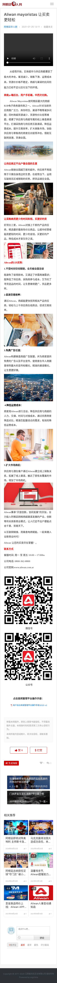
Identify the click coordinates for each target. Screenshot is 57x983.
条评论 (12, 945)
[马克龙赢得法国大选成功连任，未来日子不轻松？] (41, 827)
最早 (29, 945)
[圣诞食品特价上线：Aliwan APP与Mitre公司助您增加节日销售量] (16, 892)
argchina (34, 977)
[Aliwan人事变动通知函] (41, 892)
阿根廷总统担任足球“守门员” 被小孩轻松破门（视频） (16, 872)
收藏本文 (48, 26)
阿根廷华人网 (10, 26)
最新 (23, 945)
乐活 (8, 823)
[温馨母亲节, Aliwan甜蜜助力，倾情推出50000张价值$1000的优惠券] (41, 860)
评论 (42, 937)
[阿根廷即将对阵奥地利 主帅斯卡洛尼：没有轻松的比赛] (16, 827)
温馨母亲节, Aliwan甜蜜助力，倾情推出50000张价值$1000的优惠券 (41, 872)
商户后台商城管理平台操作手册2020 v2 (30, 705)
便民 (33, 823)
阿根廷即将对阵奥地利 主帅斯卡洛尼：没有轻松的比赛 (16, 840)
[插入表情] (19, 937)
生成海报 (12, 763)
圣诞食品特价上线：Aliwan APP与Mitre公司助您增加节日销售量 (15, 905)
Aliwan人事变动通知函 (41, 905)
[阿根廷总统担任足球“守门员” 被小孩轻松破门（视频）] (16, 860)
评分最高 (45, 945)
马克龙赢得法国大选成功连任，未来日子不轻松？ (41, 840)
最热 (36, 945)
